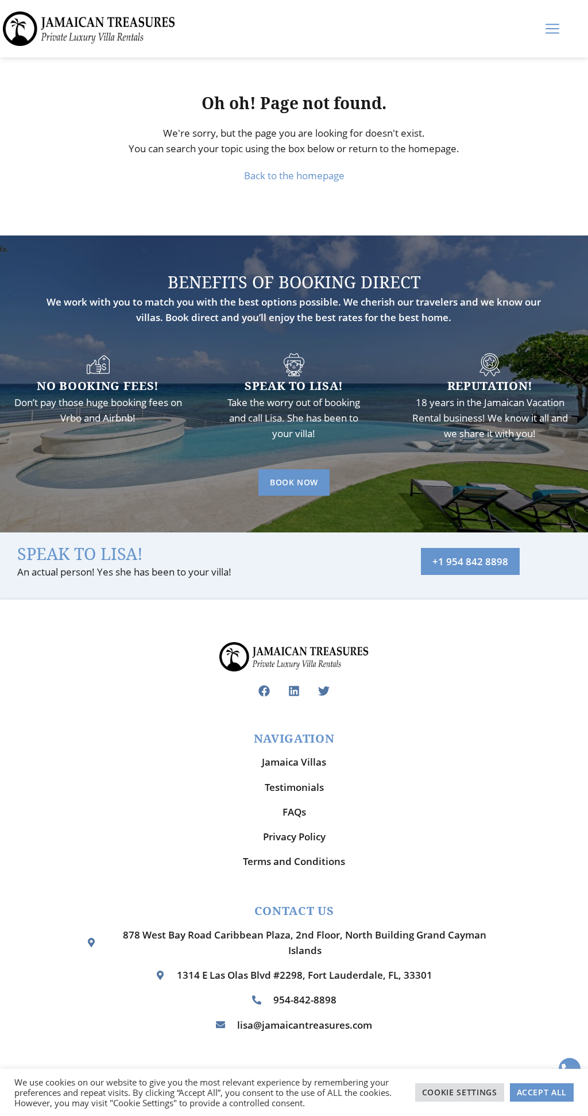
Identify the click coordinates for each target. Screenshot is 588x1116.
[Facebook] (264, 691)
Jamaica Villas (294, 762)
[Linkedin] (294, 691)
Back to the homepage (294, 175)
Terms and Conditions (294, 861)
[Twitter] (324, 691)
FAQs (294, 811)
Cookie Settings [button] (459, 1092)
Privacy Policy (294, 836)
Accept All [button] (542, 1092)
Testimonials (294, 787)
